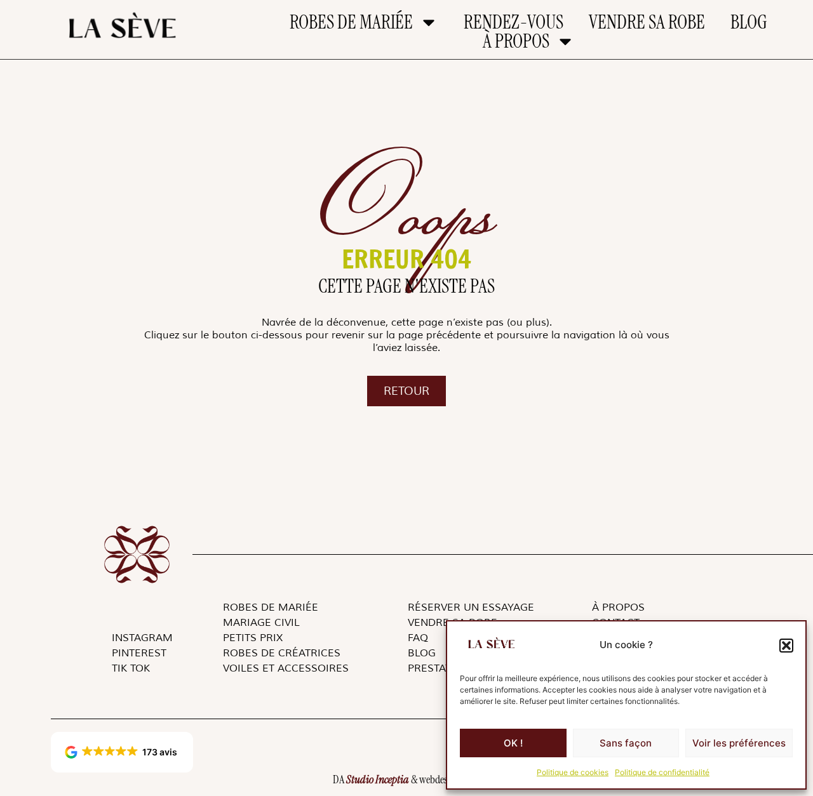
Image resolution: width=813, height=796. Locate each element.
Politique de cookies (572, 772)
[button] (786, 645)
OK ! (513, 743)
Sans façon (626, 743)
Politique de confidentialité (662, 772)
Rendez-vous (513, 22)
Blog (748, 22)
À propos (516, 41)
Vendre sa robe (647, 22)
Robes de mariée (351, 22)
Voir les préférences (739, 743)
